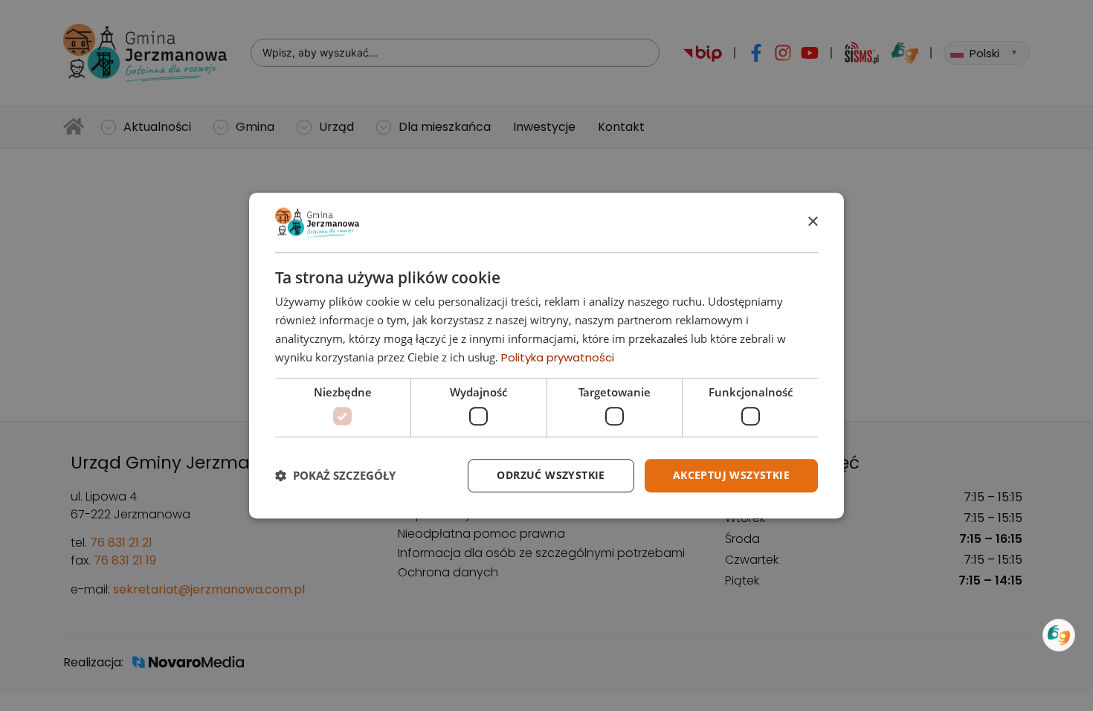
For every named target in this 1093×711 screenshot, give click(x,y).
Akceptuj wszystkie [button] (731, 475)
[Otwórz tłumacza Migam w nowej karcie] (1058, 635)
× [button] (812, 222)
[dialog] (546, 355)
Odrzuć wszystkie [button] (550, 475)
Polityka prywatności (557, 357)
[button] (335, 475)
